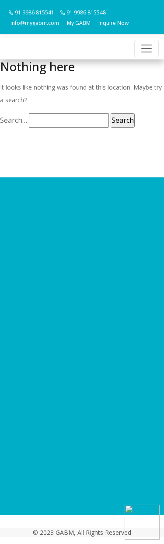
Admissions (82, 302)
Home (82, 262)
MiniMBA (82, 315)
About (82, 276)
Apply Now (82, 328)
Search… (13, 120)
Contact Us (82, 341)
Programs (82, 289)
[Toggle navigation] (146, 48)
